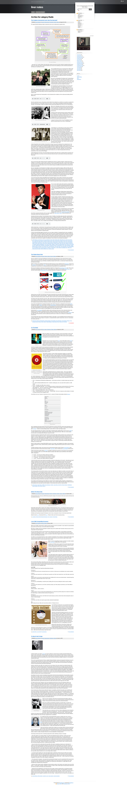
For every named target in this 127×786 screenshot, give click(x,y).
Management (47, 22)
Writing (58, 22)
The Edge (40, 246)
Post (65, 244)
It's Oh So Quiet (50, 242)
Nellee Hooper (56, 243)
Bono (67, 239)
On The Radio (34, 327)
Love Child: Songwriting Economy (39, 521)
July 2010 (79, 59)
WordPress (79, 79)
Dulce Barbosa (67, 447)
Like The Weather (69, 242)
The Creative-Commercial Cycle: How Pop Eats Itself (44, 20)
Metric (71, 303)
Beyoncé (38, 320)
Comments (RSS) (67, 783)
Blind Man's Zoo (63, 239)
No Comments (71, 249)
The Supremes (44, 631)
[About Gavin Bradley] (83, 43)
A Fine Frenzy (34, 484)
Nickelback (70, 484)
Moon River (45, 243)
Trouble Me (53, 247)
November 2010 (80, 57)
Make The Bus (35, 243)
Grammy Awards (48, 320)
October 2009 (79, 64)
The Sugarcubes (64, 246)
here (38, 514)
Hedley (52, 484)
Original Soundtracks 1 (41, 244)
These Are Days (44, 247)
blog (41, 722)
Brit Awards (67, 263)
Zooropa (50, 248)
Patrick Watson (49, 321)
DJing (43, 329)
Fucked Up (70, 312)
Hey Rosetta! (39, 310)
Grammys (34, 264)
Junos (45, 264)
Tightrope (49, 247)
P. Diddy (56, 244)
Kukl (65, 242)
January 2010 (79, 61)
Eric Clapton (50, 516)
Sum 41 (44, 486)
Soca (63, 245)
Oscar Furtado (65, 448)
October (34, 244)
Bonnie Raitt (38, 516)
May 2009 (79, 70)
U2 (56, 247)
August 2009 (79, 66)
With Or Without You (44, 248)
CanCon (46, 450)
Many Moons (40, 243)
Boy (69, 239)
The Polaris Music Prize (37, 254)
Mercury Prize (67, 269)
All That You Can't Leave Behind (44, 239)
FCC (59, 340)
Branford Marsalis (44, 516)
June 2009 (79, 69)
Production (52, 22)
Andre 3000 (52, 239)
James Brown (55, 242)
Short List (61, 321)
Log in (78, 75)
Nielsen (68, 394)
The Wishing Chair (37, 247)
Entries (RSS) (59, 783)
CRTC (71, 340)
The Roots (65, 321)
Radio (55, 22)
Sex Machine (47, 245)
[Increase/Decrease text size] (121, 1)
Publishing (49, 329)
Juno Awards (64, 320)
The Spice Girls (57, 246)
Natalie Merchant (50, 243)
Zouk (53, 248)
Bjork (59, 239)
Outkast (53, 244)
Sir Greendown (59, 245)
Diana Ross (34, 631)
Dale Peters (53, 448)
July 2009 (79, 67)
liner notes (37, 7)
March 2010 (79, 60)
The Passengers (51, 246)
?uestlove (34, 516)
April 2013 (79, 54)
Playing (46, 256)
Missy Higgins (64, 484)
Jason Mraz (56, 484)
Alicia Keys (34, 320)
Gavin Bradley (38, 22)
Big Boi (56, 239)
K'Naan (68, 320)
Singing (51, 256)
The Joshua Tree (45, 246)
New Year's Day (62, 243)
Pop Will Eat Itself (61, 244)
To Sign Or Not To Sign (36, 636)
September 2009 (80, 65)
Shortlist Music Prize (44, 270)
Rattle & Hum (38, 245)
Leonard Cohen (35, 321)
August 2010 (79, 58)
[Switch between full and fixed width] (123, 1)
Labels (43, 22)
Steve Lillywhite (67, 245)
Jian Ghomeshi (58, 320)
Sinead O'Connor (53, 245)
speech (43, 653)
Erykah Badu (55, 516)
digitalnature (62, 782)
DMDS (71, 430)
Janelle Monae (61, 242)
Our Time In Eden (48, 244)
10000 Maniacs (35, 239)
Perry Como (40, 486)
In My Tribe (45, 242)
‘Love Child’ (52, 542)
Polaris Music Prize (55, 321)
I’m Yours (34, 428)
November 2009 (80, 63)
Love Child (39, 631)
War (57, 247)
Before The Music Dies (36, 491)
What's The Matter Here (63, 247)
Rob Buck (42, 245)
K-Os (71, 320)
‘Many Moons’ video (58, 213)
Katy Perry (60, 484)
